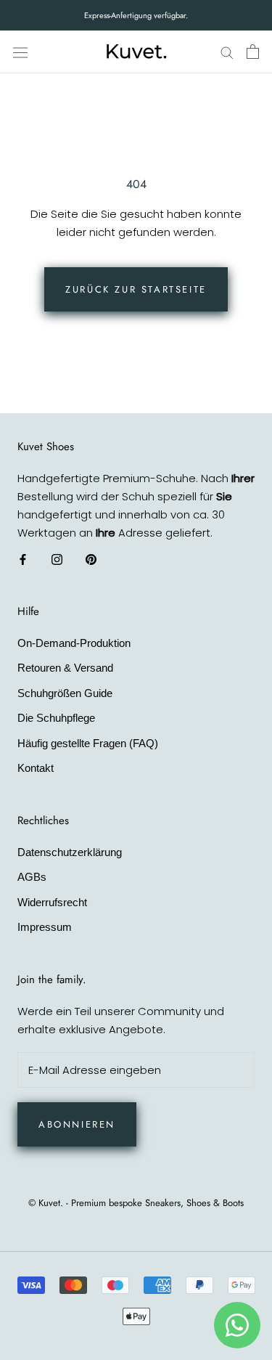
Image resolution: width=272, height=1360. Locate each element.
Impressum (44, 927)
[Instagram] (56, 559)
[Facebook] (22, 559)
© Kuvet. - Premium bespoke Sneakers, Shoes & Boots (136, 1203)
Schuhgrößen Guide (64, 693)
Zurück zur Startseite (136, 289)
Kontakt (35, 768)
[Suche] (227, 52)
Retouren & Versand (65, 667)
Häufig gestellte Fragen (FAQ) (87, 743)
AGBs (31, 877)
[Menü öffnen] (20, 51)
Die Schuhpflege (56, 718)
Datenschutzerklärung (69, 852)
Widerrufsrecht (52, 902)
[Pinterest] (91, 559)
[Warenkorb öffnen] (253, 51)
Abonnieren (76, 1124)
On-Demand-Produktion (74, 643)
